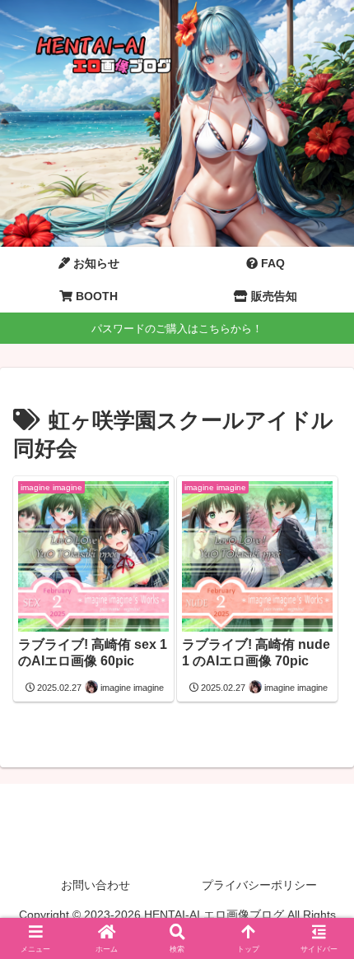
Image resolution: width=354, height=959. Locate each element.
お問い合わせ (95, 885)
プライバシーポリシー (259, 885)
